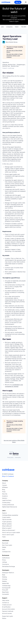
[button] (25, 2)
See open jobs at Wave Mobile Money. (14, 51)
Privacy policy (10, 457)
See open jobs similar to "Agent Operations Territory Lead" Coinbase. (15, 55)
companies (9, 27)
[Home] (6, 2)
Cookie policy (18, 457)
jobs (2, 27)
